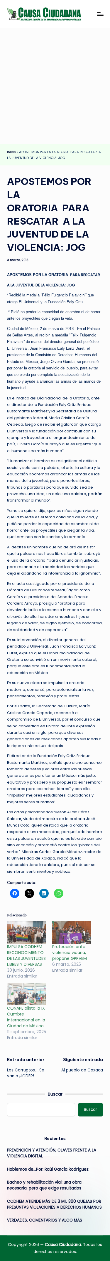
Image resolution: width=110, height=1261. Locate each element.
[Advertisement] (55, 86)
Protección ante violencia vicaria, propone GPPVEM (69, 952)
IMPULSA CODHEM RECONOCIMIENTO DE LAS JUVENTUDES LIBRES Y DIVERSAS (26, 955)
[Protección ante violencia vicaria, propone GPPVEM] (72, 932)
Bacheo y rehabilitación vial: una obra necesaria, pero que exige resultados (44, 1185)
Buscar (55, 1094)
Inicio (11, 152)
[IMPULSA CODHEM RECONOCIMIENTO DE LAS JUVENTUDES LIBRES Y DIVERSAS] (26, 932)
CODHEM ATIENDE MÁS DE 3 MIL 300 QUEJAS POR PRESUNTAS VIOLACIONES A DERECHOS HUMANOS (54, 1204)
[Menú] (100, 14)
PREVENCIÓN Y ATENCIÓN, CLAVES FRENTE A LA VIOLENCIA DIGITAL (51, 1153)
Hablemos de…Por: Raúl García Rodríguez (48, 1169)
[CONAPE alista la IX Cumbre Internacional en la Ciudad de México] (26, 994)
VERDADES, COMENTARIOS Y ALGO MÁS (44, 1220)
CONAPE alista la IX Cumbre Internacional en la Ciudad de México (26, 1017)
